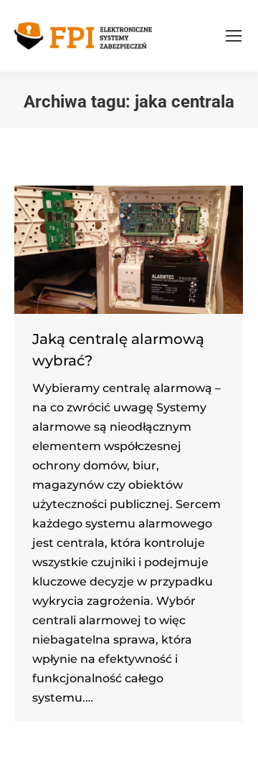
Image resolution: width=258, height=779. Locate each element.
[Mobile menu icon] (234, 36)
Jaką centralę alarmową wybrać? (118, 349)
